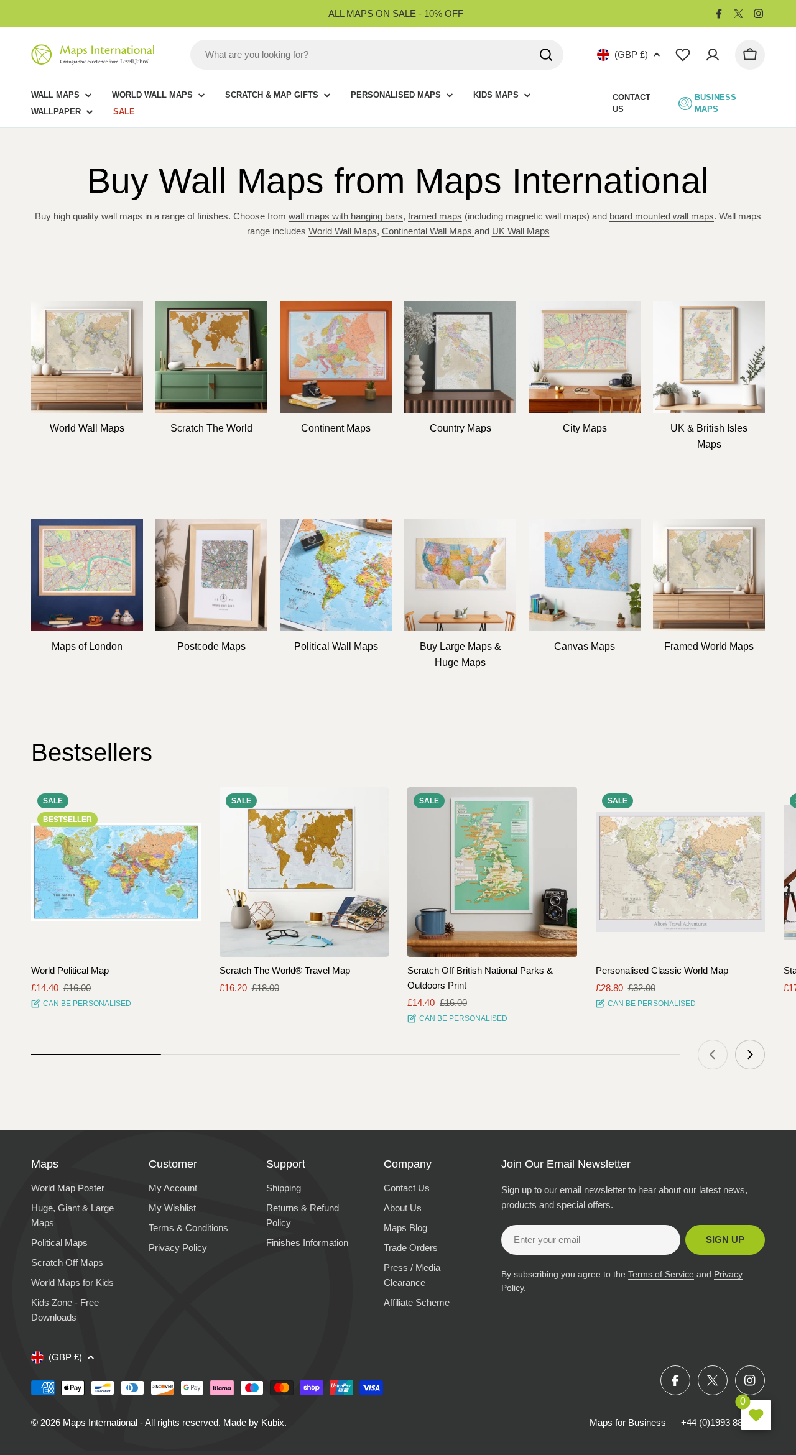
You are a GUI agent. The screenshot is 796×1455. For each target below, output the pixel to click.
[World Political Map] (116, 872)
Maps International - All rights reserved (140, 1422)
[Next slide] (750, 1054)
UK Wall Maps (521, 231)
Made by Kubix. (255, 1422)
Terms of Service (661, 1274)
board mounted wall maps (661, 216)
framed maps (435, 216)
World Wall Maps (342, 231)
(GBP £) (631, 54)
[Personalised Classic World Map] (681, 872)
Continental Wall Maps (427, 231)
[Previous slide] (713, 1054)
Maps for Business (628, 1422)
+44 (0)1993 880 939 (723, 1422)
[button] (180, 808)
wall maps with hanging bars (346, 216)
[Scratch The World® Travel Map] (304, 872)
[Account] (712, 54)
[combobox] (376, 55)
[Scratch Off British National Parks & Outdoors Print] (492, 872)
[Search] (546, 54)
